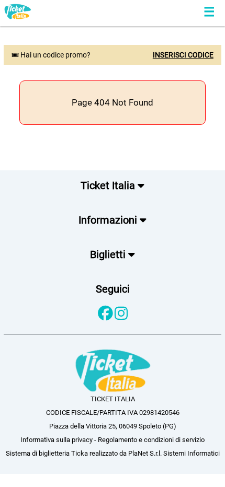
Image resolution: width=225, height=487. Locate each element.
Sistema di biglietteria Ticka (47, 453)
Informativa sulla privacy (56, 440)
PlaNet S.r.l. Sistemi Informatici (174, 453)
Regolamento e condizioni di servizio (151, 440)
